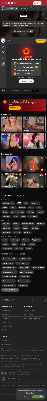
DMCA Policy (6, 318)
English (37, 300)
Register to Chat (26, 81)
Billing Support (6, 344)
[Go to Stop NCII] (14, 379)
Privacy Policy (6, 310)
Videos (24, 8)
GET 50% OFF (14, 108)
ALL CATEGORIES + (10, 290)
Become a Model (29, 310)
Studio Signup (28, 314)
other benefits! (30, 77)
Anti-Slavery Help (7, 330)
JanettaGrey (7, 195)
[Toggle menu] (2, 3)
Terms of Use (6, 314)
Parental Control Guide (9, 326)
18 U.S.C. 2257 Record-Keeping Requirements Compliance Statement (23, 385)
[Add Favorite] (3, 40)
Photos (35, 8)
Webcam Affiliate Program (32, 318)
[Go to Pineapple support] (3, 379)
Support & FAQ (6, 340)
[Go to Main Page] (14, 3)
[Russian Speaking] (19, 203)
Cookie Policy (30, 393)
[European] (26, 203)
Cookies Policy (7, 322)
